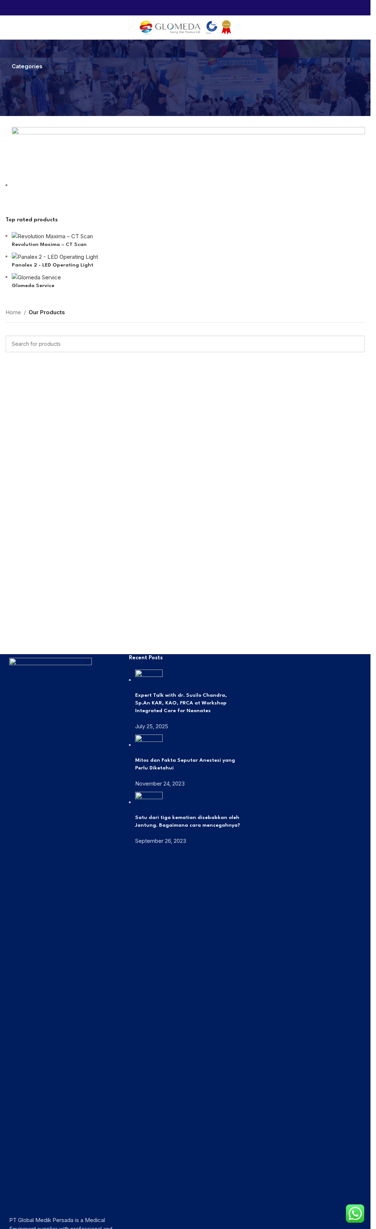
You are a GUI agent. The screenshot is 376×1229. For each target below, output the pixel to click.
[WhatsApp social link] (185, 7)
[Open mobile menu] (8, 27)
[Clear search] (15, 118)
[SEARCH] (356, 344)
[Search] (362, 27)
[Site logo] (185, 26)
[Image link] (50, 932)
